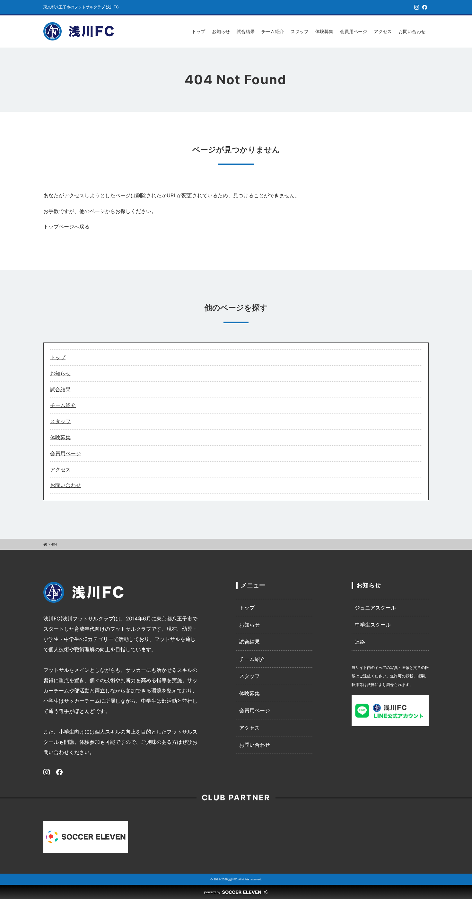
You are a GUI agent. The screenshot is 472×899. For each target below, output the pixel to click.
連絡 (360, 641)
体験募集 (324, 31)
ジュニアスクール (375, 607)
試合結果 (246, 31)
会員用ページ (353, 31)
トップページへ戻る (66, 226)
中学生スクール (373, 624)
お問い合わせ (411, 31)
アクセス (383, 31)
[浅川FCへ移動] (45, 544)
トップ (198, 31)
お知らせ (221, 31)
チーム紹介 (272, 31)
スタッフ (300, 31)
